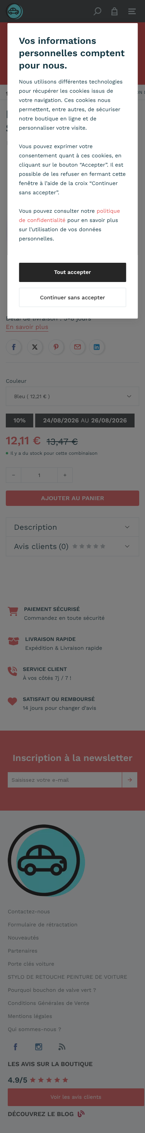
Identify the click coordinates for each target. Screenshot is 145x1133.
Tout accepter (72, 272)
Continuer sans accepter (72, 298)
